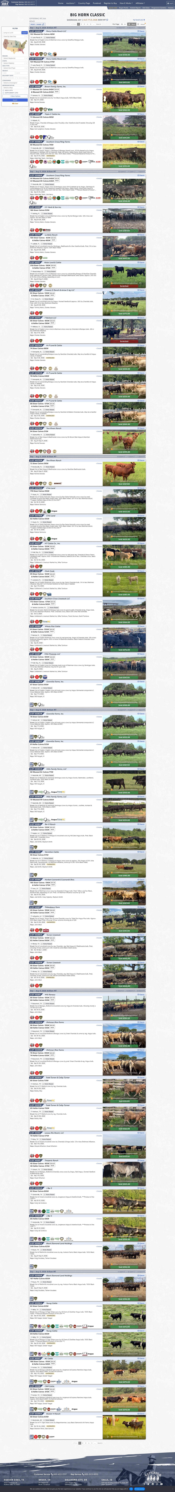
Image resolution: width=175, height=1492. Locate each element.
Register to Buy (110, 3)
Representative (8, 85)
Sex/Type (5, 66)
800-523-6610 (30, 4)
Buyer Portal (123, 8)
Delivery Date (7, 75)
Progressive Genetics (159, 8)
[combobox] (3, 36)
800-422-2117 (30, 2)
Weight (5, 70)
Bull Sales (146, 8)
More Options (15, 96)
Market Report (135, 8)
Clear (16, 103)
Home (60, 3)
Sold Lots (9, 90)
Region (5, 56)
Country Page (84, 3)
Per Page (116, 24)
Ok (131, 1489)
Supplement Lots (11, 93)
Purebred (97, 3)
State (4, 61)
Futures (170, 8)
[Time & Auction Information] (107, 20)
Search (15, 100)
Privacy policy (139, 1489)
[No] (172, 1489)
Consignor (6, 80)
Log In (171, 3)
